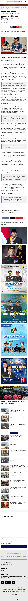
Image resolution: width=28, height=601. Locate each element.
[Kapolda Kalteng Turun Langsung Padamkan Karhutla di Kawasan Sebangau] (5, 426)
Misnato (6, 22)
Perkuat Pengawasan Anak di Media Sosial (18, 418)
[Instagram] (6, 582)
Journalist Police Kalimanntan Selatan (11, 593)
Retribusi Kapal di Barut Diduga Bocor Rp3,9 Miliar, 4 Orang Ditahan (13, 402)
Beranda (2, 7)
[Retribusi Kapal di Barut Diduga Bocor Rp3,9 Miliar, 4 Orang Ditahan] (14, 393)
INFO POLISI (7, 7)
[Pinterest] (17, 27)
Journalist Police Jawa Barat (9, 589)
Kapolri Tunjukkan (17, 210)
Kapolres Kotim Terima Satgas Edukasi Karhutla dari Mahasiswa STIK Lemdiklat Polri (18, 474)
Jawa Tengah (12, 151)
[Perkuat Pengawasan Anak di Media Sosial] (5, 418)
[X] (14, 27)
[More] (24, 218)
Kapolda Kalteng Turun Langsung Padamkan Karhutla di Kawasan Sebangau (17, 426)
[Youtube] (13, 582)
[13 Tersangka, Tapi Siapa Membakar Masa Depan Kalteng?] (5, 483)
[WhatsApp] (20, 27)
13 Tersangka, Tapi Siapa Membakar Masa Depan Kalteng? (18, 481)
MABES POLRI (13, 11)
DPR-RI (8, 11)
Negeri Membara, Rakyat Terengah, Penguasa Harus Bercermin (18, 503)
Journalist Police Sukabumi (18, 587)
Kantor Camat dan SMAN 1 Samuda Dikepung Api (17, 411)
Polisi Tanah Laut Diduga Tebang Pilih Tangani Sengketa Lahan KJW (18, 495)
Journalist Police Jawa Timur (17, 591)
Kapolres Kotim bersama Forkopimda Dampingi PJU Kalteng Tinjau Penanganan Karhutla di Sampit (18, 489)
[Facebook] (11, 27)
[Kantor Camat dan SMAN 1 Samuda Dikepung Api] (5, 411)
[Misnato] (2, 23)
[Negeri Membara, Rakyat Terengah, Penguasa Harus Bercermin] (5, 505)
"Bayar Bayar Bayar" (8, 210)
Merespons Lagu (4, 212)
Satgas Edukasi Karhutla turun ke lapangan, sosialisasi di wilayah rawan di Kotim (18, 466)
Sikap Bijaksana (11, 212)
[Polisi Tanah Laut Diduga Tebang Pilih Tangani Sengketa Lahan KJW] (5, 497)
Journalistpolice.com (13, 57)
